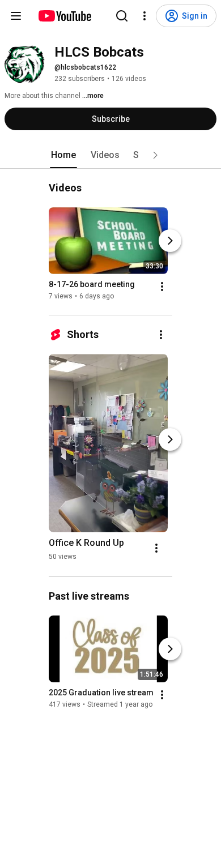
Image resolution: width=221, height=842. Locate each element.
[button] (155, 155)
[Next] (170, 240)
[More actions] (162, 286)
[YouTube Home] (64, 16)
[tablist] (110, 155)
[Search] (122, 16)
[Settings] (144, 16)
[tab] (63, 155)
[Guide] (16, 16)
